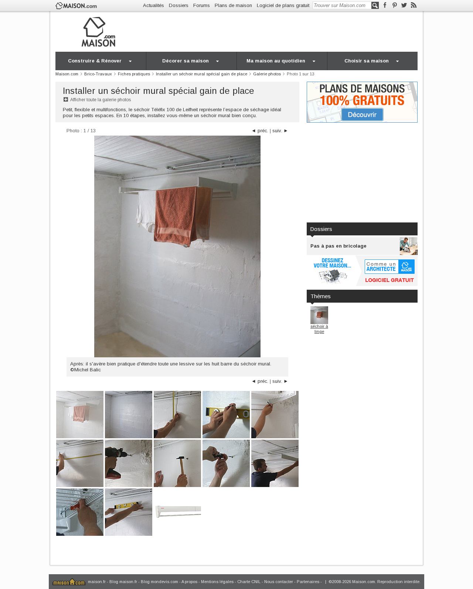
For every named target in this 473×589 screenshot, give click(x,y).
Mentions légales (217, 581)
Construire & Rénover (95, 61)
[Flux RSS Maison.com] (414, 5)
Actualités (153, 5)
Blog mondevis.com (159, 581)
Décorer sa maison (185, 61)
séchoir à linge (319, 329)
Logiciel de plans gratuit (283, 5)
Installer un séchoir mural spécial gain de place (158, 91)
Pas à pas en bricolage (338, 246)
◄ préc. (259, 130)
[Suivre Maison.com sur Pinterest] (394, 5)
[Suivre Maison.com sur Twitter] (404, 5)
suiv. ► (280, 130)
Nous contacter (278, 581)
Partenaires (308, 581)
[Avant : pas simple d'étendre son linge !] (128, 414)
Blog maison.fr (123, 581)
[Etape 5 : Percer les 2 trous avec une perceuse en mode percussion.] (128, 463)
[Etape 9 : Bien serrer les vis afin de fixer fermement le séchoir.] (79, 511)
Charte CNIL (249, 581)
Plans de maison (233, 5)
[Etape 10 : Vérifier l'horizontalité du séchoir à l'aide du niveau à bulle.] (128, 511)
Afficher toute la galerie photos (100, 99)
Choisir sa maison (366, 61)
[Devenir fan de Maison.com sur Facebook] (385, 5)
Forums (201, 5)
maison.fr (97, 581)
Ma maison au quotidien (275, 61)
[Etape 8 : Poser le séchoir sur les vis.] (275, 463)
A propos (189, 581)
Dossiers (178, 5)
